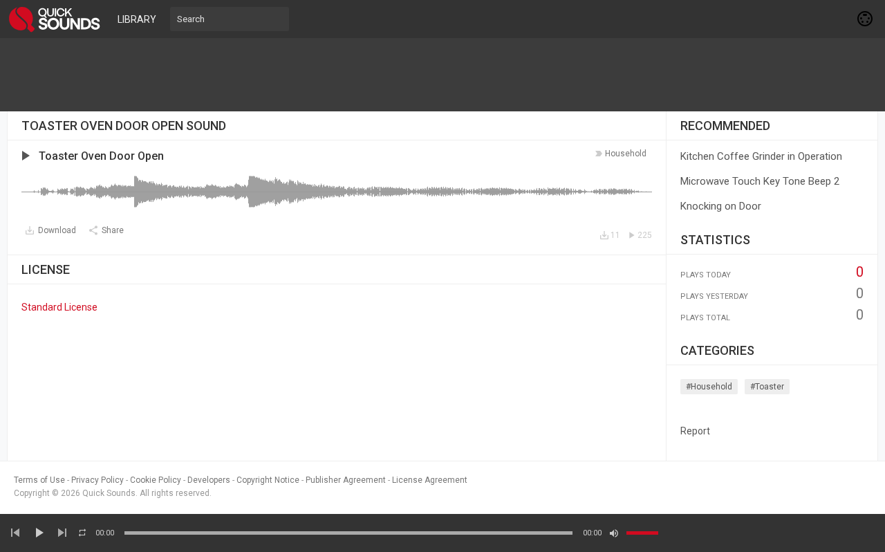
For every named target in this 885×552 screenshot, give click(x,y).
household (625, 153)
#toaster (767, 387)
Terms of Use (39, 480)
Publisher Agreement (346, 480)
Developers (208, 480)
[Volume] (642, 533)
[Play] (38, 532)
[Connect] (865, 18)
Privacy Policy (97, 480)
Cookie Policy (155, 480)
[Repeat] (82, 532)
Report (695, 430)
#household (709, 387)
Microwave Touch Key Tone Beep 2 (759, 181)
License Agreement (429, 480)
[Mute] (614, 533)
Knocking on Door (720, 206)
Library (137, 19)
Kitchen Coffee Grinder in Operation (761, 156)
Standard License (59, 307)
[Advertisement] (442, 75)
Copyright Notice (267, 480)
